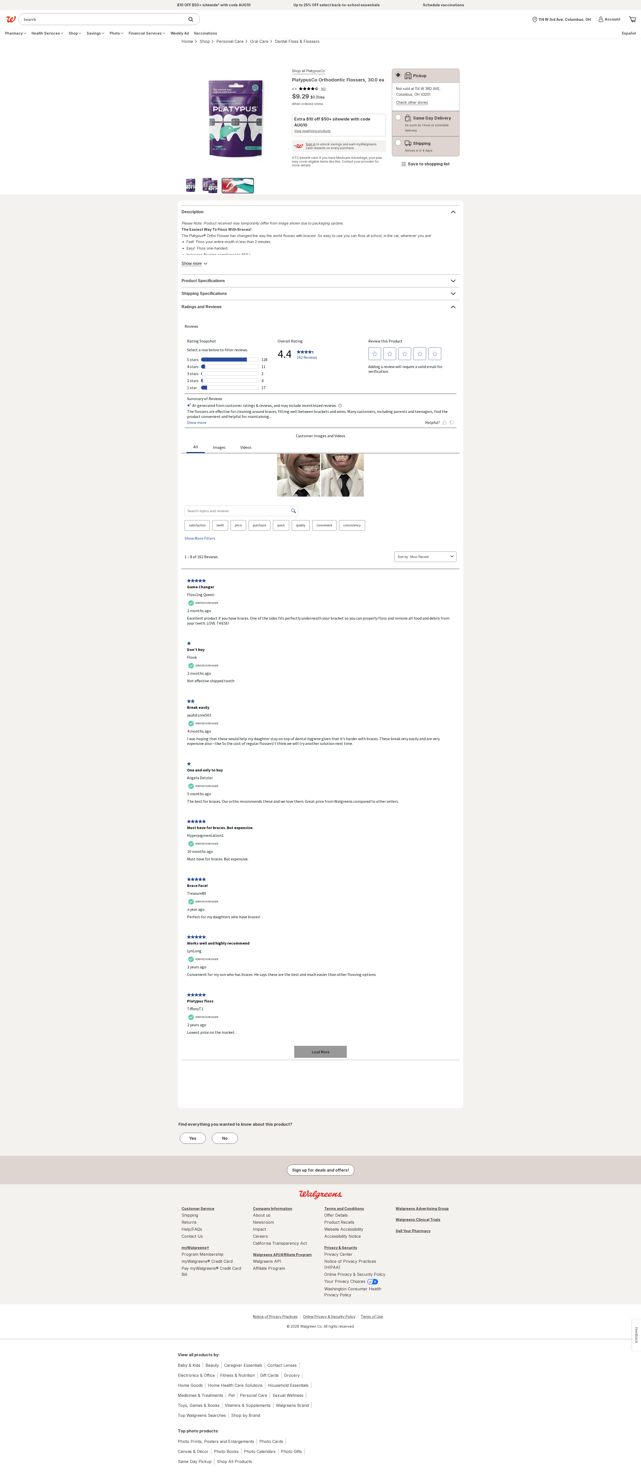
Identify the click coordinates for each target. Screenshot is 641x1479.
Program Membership (202, 1254)
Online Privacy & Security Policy (354, 1274)
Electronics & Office (196, 1375)
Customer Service (198, 1208)
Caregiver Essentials (243, 1365)
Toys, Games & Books (199, 1405)
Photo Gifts (291, 1451)
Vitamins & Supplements (248, 1405)
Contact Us (192, 1236)
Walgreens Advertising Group (422, 1208)
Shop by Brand (245, 1415)
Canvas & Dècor (193, 1451)
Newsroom (263, 1222)
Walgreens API (267, 1261)
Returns (189, 1222)
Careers (260, 1236)
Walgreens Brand (292, 1405)
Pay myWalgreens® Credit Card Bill (211, 1271)
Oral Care (259, 41)
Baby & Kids (189, 1365)
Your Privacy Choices (345, 1281)
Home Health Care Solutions (235, 1385)
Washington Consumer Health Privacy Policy (352, 1291)
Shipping (190, 1215)
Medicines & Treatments (200, 1395)
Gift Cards (269, 1375)
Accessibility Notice (342, 1236)
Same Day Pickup (195, 1461)
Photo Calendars (260, 1451)
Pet (231, 1395)
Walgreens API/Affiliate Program (282, 1255)
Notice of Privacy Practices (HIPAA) (350, 1264)
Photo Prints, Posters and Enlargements (216, 1441)
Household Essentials (288, 1385)
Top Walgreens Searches (202, 1415)
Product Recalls (339, 1222)
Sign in (310, 144)
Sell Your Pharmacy (413, 1231)
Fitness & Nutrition (237, 1375)
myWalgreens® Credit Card (207, 1261)
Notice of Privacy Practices (275, 1316)
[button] (609, 19)
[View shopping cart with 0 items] (632, 19)
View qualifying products (312, 131)
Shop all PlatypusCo (308, 71)
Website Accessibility (343, 1229)
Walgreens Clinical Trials (418, 1219)
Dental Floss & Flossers (297, 41)
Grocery (292, 1375)
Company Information (272, 1208)
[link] (309, 89)
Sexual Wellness (287, 1395)
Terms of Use (372, 1316)
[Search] (193, 19)
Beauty (212, 1365)
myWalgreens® (195, 1247)
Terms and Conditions (344, 1208)
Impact (259, 1229)
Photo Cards (271, 1441)
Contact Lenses (282, 1365)
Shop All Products (234, 1461)
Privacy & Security (340, 1247)
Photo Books (226, 1451)
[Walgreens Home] (11, 19)
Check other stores (412, 102)
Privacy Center (338, 1254)
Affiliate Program (269, 1268)
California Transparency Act (280, 1243)
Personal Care (230, 41)
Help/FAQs (192, 1229)
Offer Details (336, 1215)
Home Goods (190, 1385)
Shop (205, 41)
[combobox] (103, 19)
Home (187, 41)
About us (261, 1215)
